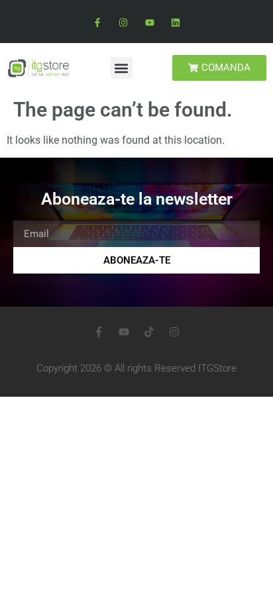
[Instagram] (123, 23)
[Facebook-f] (98, 23)
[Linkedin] (175, 23)
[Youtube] (149, 23)
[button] (122, 68)
